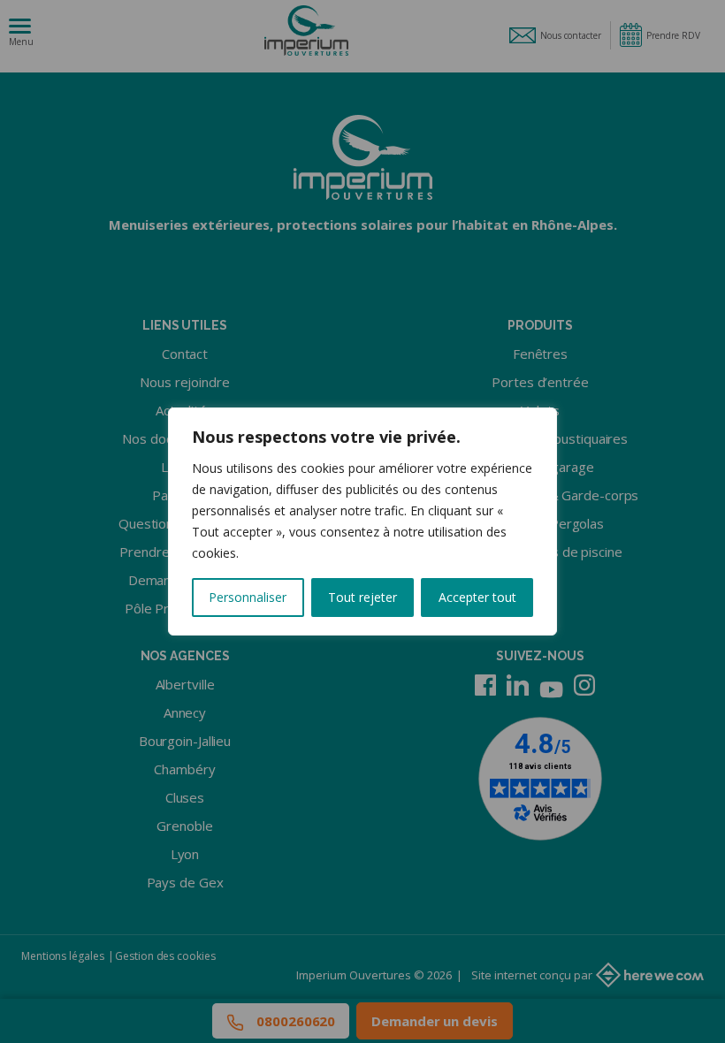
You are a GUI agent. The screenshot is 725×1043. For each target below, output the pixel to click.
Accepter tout (477, 597)
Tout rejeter (362, 597)
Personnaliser (247, 597)
